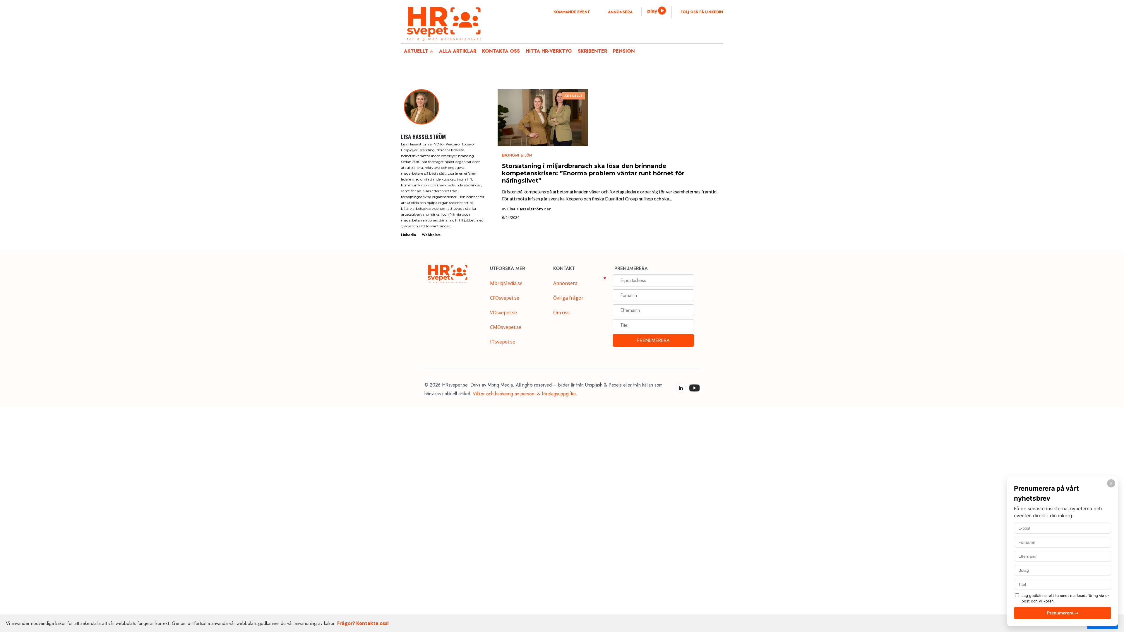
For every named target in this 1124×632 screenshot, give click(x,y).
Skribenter (592, 51)
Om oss (561, 312)
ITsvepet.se (502, 342)
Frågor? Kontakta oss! (363, 623)
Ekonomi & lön (517, 155)
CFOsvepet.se (504, 298)
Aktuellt (573, 96)
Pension (624, 51)
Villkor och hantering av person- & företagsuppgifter (524, 393)
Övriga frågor (568, 298)
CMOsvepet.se (505, 327)
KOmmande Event (572, 12)
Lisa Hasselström (525, 209)
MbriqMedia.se (506, 283)
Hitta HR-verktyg (549, 51)
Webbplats (431, 235)
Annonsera (620, 12)
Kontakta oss (501, 51)
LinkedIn (408, 235)
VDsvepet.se (503, 312)
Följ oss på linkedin (702, 12)
